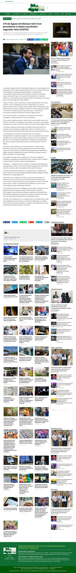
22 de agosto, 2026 (60, 96)
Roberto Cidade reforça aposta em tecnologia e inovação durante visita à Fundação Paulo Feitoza (10, 339)
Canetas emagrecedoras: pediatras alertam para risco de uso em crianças (26, 442)
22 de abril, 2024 (59, 404)
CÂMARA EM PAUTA (43, 14)
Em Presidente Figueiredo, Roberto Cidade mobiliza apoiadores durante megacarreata (10, 534)
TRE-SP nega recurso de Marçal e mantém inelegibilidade (41, 399)
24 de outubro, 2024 (60, 387)
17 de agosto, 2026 (60, 151)
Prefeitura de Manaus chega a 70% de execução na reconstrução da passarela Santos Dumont (10, 360)
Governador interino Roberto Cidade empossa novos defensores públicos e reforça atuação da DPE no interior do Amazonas (63, 258)
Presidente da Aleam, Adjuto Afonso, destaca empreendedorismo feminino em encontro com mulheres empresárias (62, 240)
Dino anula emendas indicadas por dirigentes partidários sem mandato (41, 468)
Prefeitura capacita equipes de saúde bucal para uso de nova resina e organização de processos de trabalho (42, 360)
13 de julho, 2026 (54, 311)
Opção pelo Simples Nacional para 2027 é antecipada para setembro (9, 487)
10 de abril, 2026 (59, 262)
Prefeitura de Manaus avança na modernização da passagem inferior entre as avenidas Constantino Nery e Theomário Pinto (10, 422)
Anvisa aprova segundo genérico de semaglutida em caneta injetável (41, 258)
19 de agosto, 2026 (55, 244)
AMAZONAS (7, 14)
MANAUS (50, 14)
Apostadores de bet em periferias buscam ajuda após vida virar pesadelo (41, 486)
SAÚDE (62, 14)
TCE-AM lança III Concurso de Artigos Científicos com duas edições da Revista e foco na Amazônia (26, 259)
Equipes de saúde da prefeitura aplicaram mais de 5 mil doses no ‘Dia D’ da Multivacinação (26, 380)
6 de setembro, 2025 (60, 320)
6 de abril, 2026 (59, 283)
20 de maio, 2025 (59, 333)
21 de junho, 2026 (59, 380)
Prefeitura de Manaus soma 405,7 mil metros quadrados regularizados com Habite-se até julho (10, 278)
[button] (30, 39)
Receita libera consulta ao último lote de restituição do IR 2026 (10, 468)
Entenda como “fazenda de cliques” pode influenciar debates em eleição (10, 380)
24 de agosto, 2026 (55, 63)
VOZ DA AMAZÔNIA (16, 14)
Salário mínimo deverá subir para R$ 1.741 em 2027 (11, 296)
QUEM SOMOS (68, 14)
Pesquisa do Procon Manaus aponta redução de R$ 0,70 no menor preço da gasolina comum (42, 420)
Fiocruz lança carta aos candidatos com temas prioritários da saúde (25, 359)
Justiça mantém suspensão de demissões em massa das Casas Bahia (10, 259)
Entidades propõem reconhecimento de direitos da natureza (24, 277)
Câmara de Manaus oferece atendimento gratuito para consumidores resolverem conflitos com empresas (61, 307)
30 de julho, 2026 (59, 253)
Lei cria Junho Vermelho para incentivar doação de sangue (26, 319)
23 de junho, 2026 (54, 372)
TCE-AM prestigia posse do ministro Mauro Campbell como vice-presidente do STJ (63, 143)
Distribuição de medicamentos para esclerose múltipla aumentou (9, 400)
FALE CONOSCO (9, 1)
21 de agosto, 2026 (60, 138)
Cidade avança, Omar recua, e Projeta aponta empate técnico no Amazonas (41, 442)
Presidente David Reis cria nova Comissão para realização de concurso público (63, 331)
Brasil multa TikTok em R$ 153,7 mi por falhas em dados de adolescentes (10, 319)
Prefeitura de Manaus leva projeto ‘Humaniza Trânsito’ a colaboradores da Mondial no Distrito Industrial (26, 400)
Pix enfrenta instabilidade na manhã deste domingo (10, 508)
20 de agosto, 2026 (60, 145)
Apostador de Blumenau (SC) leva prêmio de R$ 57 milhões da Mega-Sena (26, 509)
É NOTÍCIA (56, 14)
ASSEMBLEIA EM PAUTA (33, 14)
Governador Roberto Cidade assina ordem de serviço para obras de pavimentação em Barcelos (61, 369)
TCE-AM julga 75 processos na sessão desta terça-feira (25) (41, 380)
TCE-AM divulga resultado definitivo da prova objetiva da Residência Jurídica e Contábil (63, 136)
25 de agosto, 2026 (55, 125)
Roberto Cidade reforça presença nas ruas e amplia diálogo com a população (41, 320)
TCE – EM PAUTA (24, 14)
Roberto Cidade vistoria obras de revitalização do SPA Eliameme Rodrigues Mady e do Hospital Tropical (26, 339)
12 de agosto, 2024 (60, 396)
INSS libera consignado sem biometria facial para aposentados (26, 468)
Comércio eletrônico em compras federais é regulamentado (41, 338)
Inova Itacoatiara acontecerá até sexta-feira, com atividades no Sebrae (64, 385)
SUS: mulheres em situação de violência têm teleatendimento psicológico (41, 278)
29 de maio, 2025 (59, 326)
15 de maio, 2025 (59, 342)
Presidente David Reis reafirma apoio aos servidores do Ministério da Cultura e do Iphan (64, 324)
